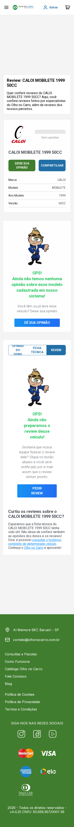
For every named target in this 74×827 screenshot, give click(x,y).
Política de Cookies (19, 694)
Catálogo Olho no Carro (23, 669)
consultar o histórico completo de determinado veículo (34, 542)
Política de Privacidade (22, 702)
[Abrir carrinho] (6, 7)
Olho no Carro (33, 548)
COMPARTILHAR (52, 165)
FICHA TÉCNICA (37, 350)
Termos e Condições (21, 709)
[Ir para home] (23, 7)
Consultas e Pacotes (21, 654)
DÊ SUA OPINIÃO (37, 323)
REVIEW (56, 350)
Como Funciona (17, 661)
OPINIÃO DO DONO (18, 350)
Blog (8, 684)
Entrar (54, 7)
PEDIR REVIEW (37, 490)
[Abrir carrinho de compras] (68, 7)
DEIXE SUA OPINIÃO (22, 165)
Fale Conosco (16, 676)
